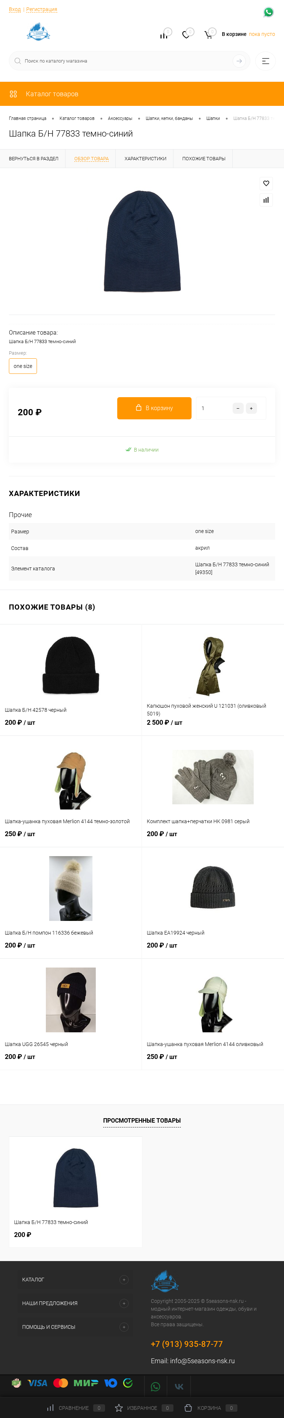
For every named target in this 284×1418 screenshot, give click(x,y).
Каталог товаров (51, 94)
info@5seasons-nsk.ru (202, 1361)
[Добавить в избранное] (266, 183)
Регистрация (41, 9)
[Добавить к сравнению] (266, 200)
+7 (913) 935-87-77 (187, 1344)
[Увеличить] (142, 241)
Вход (15, 9)
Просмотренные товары (142, 1120)
